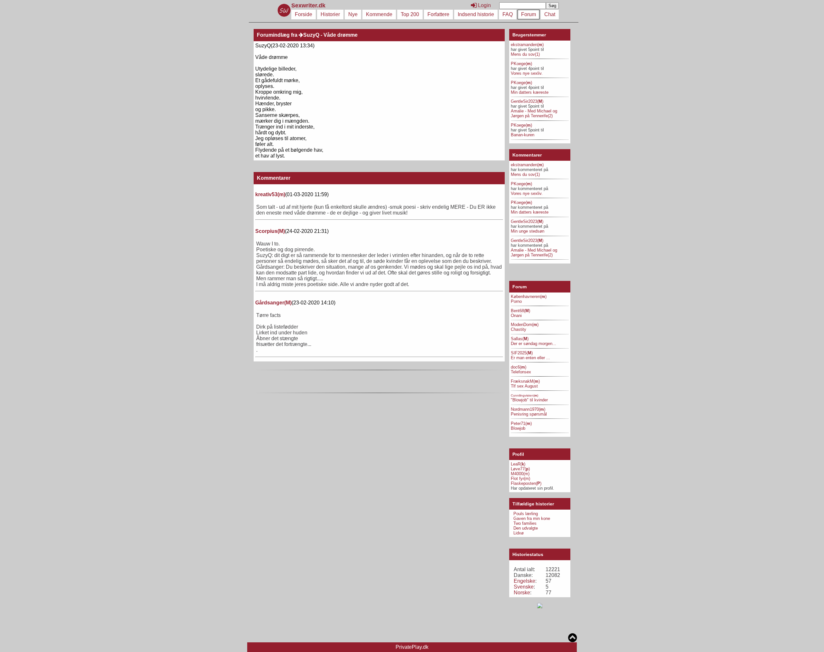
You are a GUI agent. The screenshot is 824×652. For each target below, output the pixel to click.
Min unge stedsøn (527, 231)
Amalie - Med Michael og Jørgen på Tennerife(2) (534, 113)
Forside (303, 14)
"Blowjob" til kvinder (529, 400)
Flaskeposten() (526, 483)
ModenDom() (524, 324)
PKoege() (521, 63)
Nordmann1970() (528, 409)
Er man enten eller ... (530, 357)
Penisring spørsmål (529, 414)
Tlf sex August (524, 386)
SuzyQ (311, 35)
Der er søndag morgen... (533, 343)
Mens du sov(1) (525, 54)
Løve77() (520, 468)
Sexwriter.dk (309, 5)
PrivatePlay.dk (412, 647)
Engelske (524, 581)
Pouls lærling (525, 513)
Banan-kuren (522, 134)
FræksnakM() (525, 381)
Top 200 (410, 14)
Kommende (379, 14)
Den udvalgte (525, 528)
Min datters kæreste (529, 92)
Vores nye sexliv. (527, 73)
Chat (549, 14)
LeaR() (518, 464)
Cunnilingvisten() (524, 395)
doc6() (518, 367)
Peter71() (521, 423)
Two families (525, 523)
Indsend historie (476, 14)
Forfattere (438, 14)
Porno (516, 301)
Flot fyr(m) (520, 478)
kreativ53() (270, 194)
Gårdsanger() (273, 302)
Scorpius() (270, 231)
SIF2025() (522, 352)
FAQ (507, 14)
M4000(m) (520, 473)
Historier (330, 14)
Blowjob (518, 428)
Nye (353, 14)
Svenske (524, 587)
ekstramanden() (527, 44)
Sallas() (520, 338)
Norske (522, 592)
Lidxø (518, 533)
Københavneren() (529, 296)
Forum (528, 14)
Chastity (518, 329)
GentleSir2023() (527, 101)
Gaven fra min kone (531, 518)
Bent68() (520, 310)
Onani (516, 315)
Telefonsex (521, 371)
